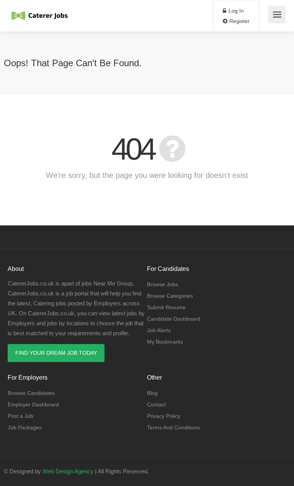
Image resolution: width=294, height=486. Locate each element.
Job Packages (25, 427)
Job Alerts (159, 330)
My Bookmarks (165, 342)
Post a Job (20, 416)
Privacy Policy (163, 416)
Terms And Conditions (173, 427)
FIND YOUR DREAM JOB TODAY (56, 353)
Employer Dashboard (33, 404)
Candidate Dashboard (173, 319)
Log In (235, 11)
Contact (156, 404)
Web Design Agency (67, 471)
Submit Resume (166, 307)
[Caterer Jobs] (40, 11)
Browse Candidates (31, 393)
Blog (152, 393)
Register (239, 21)
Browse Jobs (162, 284)
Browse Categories (170, 296)
